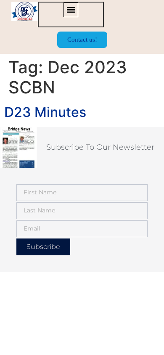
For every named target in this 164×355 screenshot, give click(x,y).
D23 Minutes (45, 112)
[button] (70, 10)
